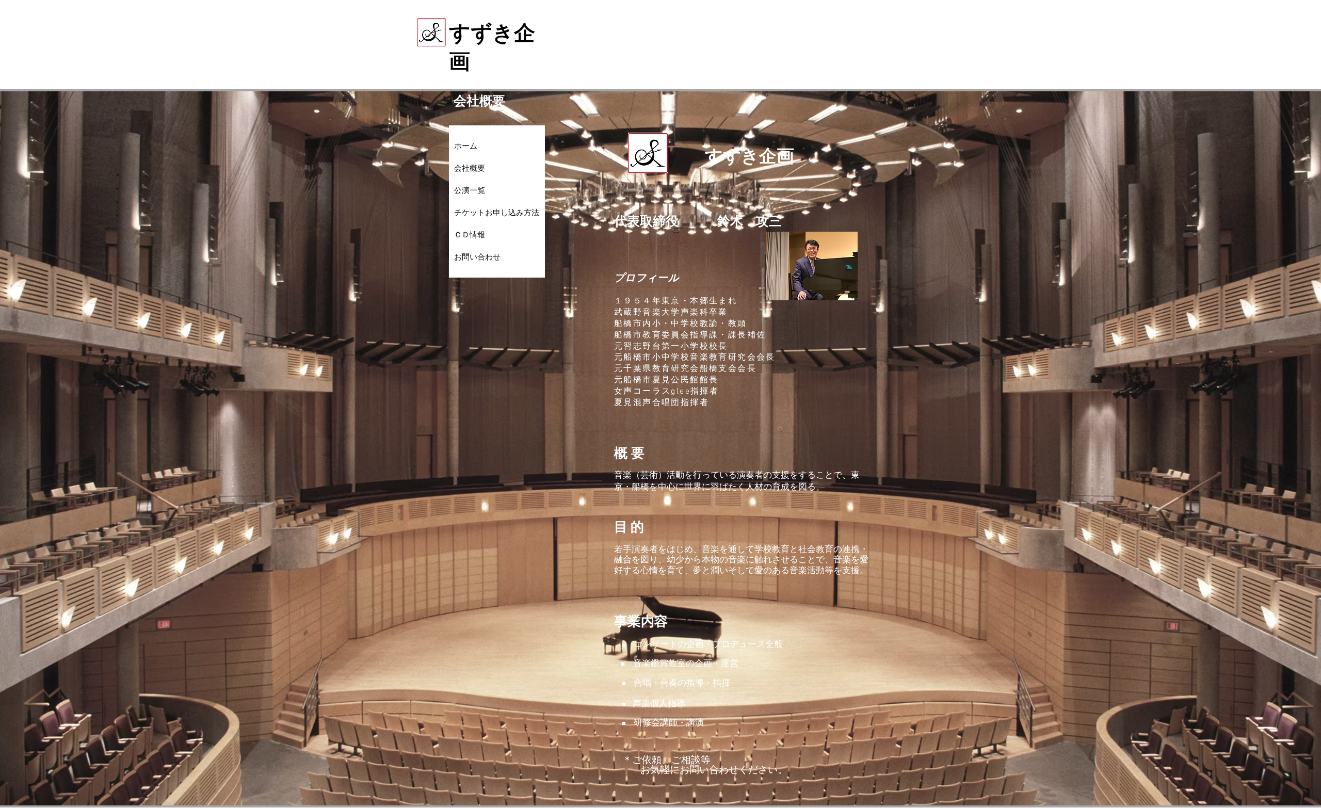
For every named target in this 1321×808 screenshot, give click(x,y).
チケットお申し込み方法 (496, 212)
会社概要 (469, 168)
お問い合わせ (477, 257)
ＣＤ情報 (469, 234)
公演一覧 (469, 190)
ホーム (465, 146)
